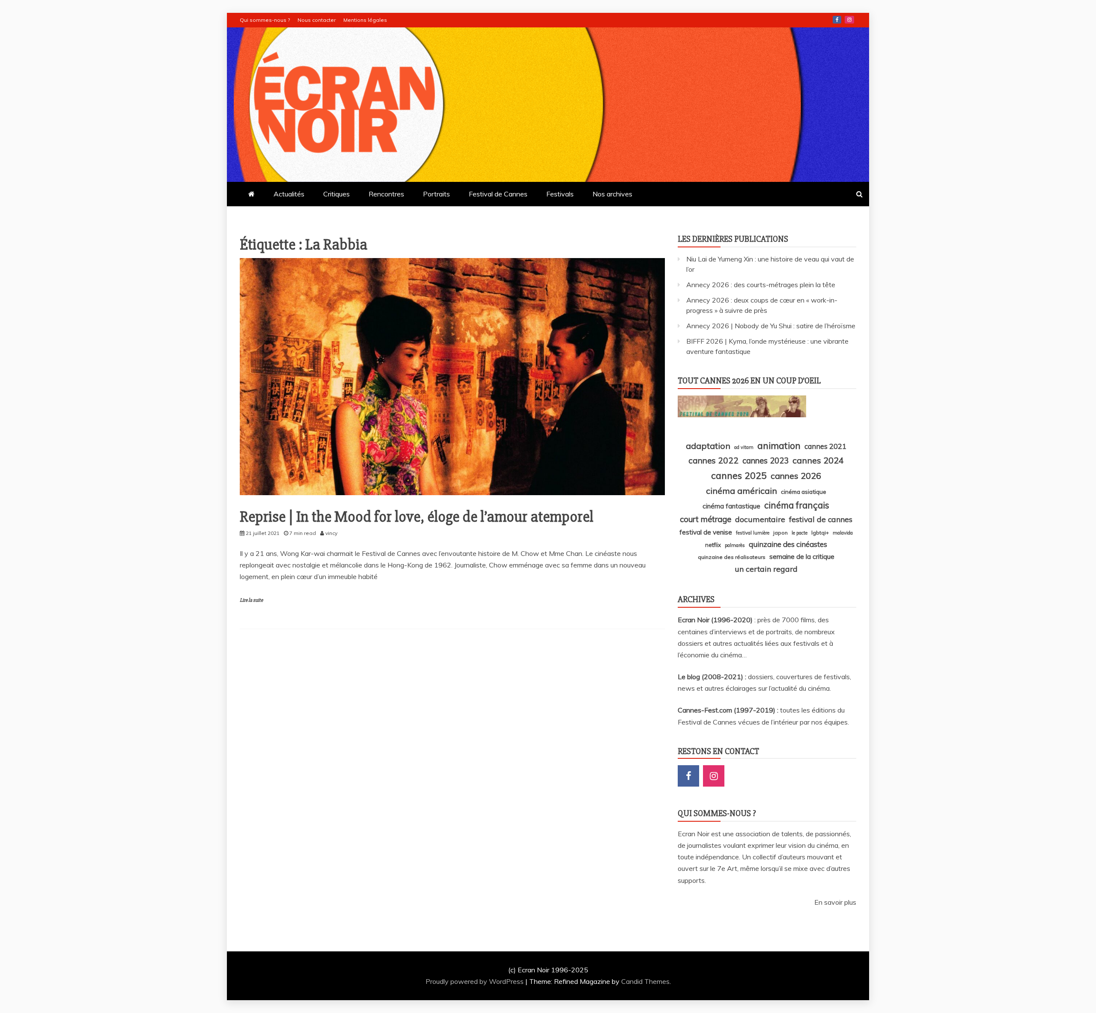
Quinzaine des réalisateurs (731, 557)
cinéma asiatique (803, 491)
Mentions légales (365, 20)
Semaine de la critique (801, 556)
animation (779, 445)
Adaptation (708, 445)
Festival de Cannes (498, 194)
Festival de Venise (705, 532)
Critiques (336, 194)
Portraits (436, 194)
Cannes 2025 (739, 475)
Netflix (713, 544)
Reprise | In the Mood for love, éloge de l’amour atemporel (416, 517)
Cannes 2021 (825, 446)
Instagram (849, 20)
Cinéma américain (741, 490)
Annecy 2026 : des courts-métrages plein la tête (760, 284)
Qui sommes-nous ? (265, 20)
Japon (780, 532)
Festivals (560, 194)
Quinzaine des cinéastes (788, 544)
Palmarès (735, 545)
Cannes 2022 (713, 460)
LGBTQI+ (820, 532)
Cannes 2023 (765, 460)
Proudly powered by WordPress (475, 981)
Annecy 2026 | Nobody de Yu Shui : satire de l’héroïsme (770, 325)
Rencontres (386, 194)
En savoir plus (835, 902)
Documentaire (760, 519)
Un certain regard (766, 568)
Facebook (837, 20)
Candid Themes (645, 981)
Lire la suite (251, 600)
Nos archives (612, 194)
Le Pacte (799, 533)
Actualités (289, 194)
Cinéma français (796, 505)
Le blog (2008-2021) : (713, 676)
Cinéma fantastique (731, 506)
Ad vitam (744, 447)
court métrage (705, 519)
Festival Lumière (752, 533)
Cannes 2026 (796, 475)
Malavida (843, 533)
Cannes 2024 (818, 460)
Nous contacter (317, 20)
